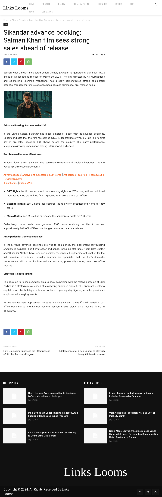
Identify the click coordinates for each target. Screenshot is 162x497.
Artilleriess (69, 174)
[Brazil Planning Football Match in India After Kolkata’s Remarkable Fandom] (95, 396)
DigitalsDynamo (13, 178)
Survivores (55, 174)
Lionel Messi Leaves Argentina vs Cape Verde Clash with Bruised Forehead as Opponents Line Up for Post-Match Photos (133, 434)
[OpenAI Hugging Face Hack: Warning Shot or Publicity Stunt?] (95, 416)
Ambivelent (28, 174)
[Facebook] (6, 61)
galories (82, 174)
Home (6, 20)
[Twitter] (14, 61)
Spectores (42, 174)
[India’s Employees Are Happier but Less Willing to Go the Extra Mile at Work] (14, 435)
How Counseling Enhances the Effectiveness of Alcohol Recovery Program (26, 353)
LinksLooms (11, 183)
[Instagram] (148, 492)
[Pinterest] (21, 61)
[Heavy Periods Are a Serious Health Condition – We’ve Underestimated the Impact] (14, 396)
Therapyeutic (96, 174)
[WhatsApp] (28, 61)
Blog (14, 20)
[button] (155, 4)
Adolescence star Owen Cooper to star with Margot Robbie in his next (82, 353)
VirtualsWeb (25, 183)
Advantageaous (12, 174)
